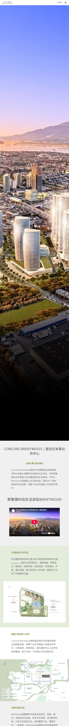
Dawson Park (15, 563)
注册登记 (59, 2)
